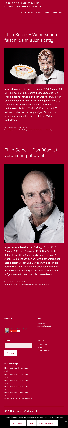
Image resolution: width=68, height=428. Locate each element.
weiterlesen (10, 120)
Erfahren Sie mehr (47, 423)
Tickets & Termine (25, 13)
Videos (46, 13)
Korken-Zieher (58, 13)
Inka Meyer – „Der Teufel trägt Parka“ (18, 398)
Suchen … (8, 340)
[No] (66, 421)
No (31, 423)
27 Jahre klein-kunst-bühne (21, 3)
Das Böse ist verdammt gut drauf (30, 284)
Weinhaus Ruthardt (44, 326)
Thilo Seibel (22, 130)
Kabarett (40, 345)
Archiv (38, 13)
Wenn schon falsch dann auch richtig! (39, 130)
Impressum (41, 323)
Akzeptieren (18, 423)
